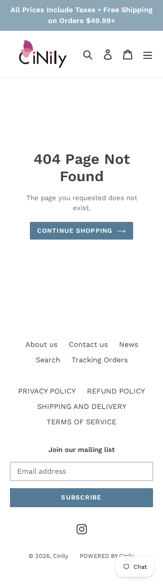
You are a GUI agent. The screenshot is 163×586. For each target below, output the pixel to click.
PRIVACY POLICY (47, 391)
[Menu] (148, 54)
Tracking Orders (100, 359)
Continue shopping (74, 230)
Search (48, 359)
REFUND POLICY (116, 391)
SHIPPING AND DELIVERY (81, 406)
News (128, 344)
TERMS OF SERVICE (81, 422)
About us (41, 344)
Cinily (60, 555)
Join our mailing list (81, 450)
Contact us (88, 344)
